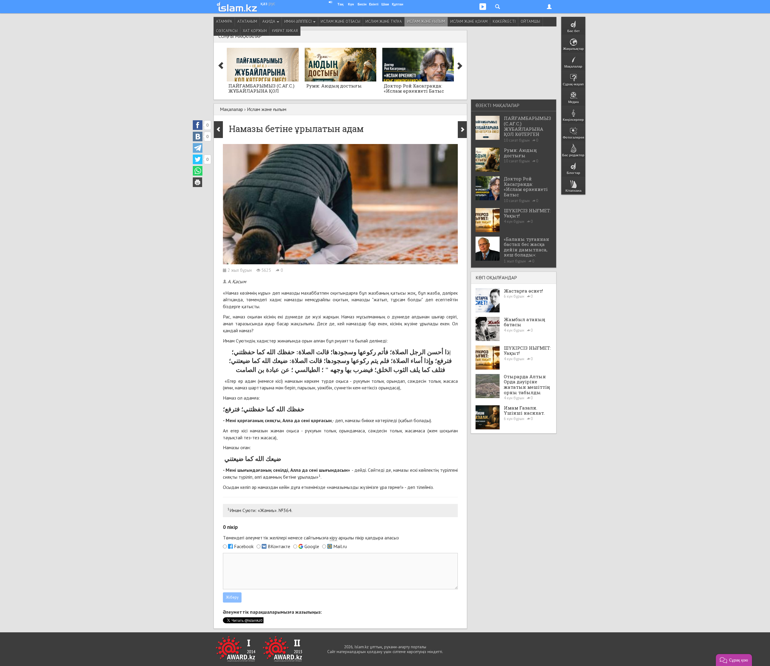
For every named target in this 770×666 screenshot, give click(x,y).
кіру (333, 538)
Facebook (244, 546)
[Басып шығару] (197, 182)
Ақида (269, 21)
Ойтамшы (530, 21)
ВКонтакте (279, 546)
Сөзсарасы (227, 30)
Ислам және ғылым (426, 21)
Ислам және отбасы (340, 21)
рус (272, 3)
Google (311, 546)
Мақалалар (231, 109)
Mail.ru (340, 546)
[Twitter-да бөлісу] (197, 159)
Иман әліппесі (298, 21)
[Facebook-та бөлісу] (197, 125)
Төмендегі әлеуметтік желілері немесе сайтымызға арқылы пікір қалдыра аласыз (311, 538)
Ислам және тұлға (383, 21)
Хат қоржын (255, 30)
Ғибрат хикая (285, 30)
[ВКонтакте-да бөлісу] (197, 136)
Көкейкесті (504, 21)
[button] (734, 660)
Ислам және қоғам (469, 21)
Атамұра (224, 21)
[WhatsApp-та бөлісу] (197, 171)
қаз (263, 3)
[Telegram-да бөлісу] (197, 148)
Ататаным (247, 21)
